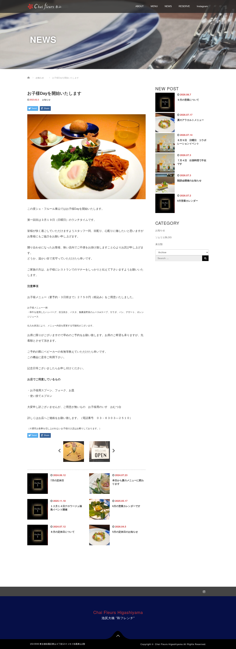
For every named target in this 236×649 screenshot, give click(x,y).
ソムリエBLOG (163, 237)
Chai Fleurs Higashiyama (118, 612)
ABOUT (139, 6)
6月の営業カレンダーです (126, 506)
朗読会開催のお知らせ (189, 180)
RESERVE (184, 6)
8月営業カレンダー (187, 200)
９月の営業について (188, 99)
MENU (154, 6)
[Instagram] (203, 591)
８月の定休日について (62, 531)
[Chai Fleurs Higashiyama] (44, 5)
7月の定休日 (57, 480)
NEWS (168, 6)
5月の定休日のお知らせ (125, 531)
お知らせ (46, 100)
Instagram (202, 6)
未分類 (159, 244)
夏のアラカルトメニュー (190, 120)
